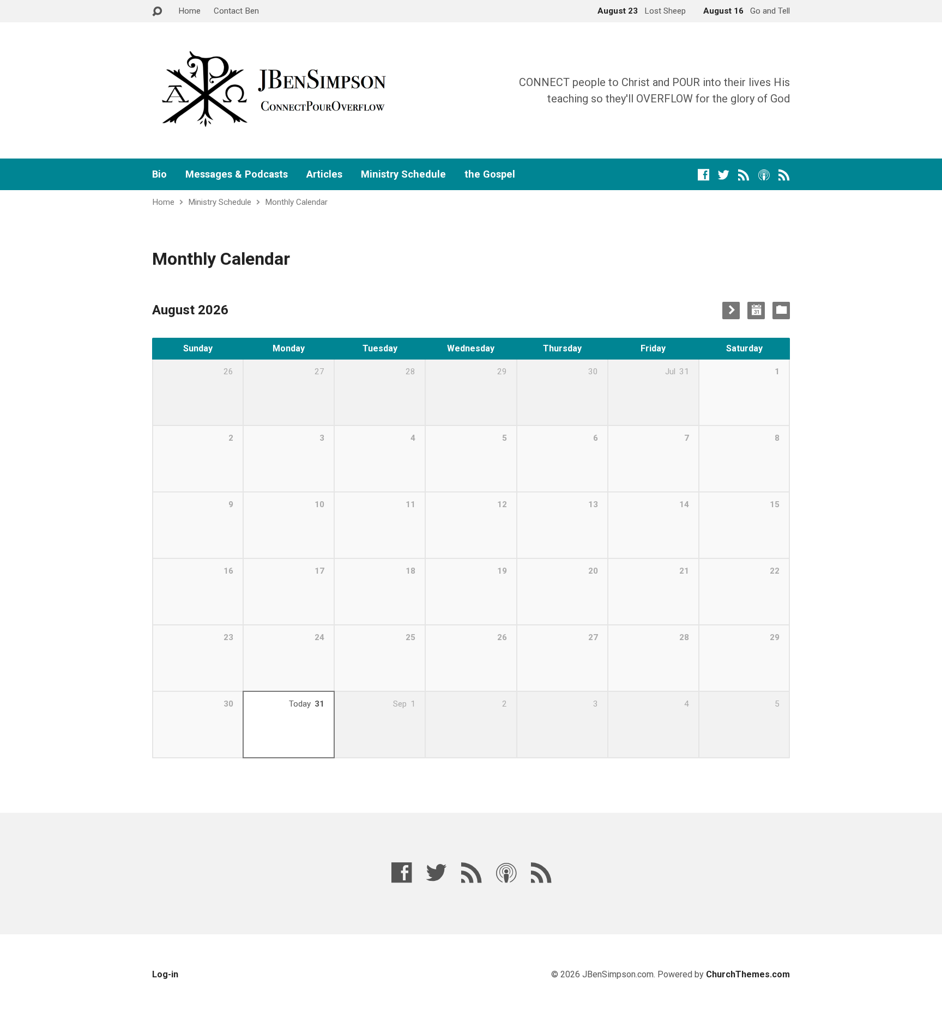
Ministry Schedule (403, 174)
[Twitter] (723, 174)
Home (189, 11)
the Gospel (489, 174)
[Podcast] (764, 174)
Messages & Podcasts (236, 174)
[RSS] (744, 174)
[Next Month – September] (731, 310)
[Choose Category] (781, 310)
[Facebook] (703, 174)
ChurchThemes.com (748, 974)
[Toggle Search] (157, 12)
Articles (324, 174)
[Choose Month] (756, 310)
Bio (159, 174)
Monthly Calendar (296, 202)
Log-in (165, 974)
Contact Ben (236, 11)
